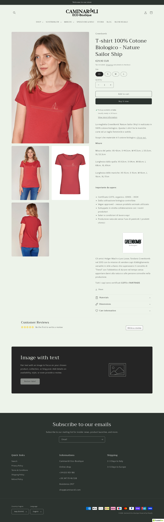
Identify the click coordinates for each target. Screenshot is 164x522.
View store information (107, 117)
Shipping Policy (18, 475)
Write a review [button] (134, 328)
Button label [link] (30, 381)
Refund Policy (17, 479)
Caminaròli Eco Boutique (131, 513)
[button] (14, 12)
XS (99, 74)
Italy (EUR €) (19, 511)
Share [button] (100, 289)
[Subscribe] (102, 439)
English (35, 511)
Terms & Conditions (20, 470)
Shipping (109, 65)
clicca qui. (141, 137)
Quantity (98, 80)
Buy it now (124, 101)
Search (14, 461)
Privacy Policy (17, 466)
